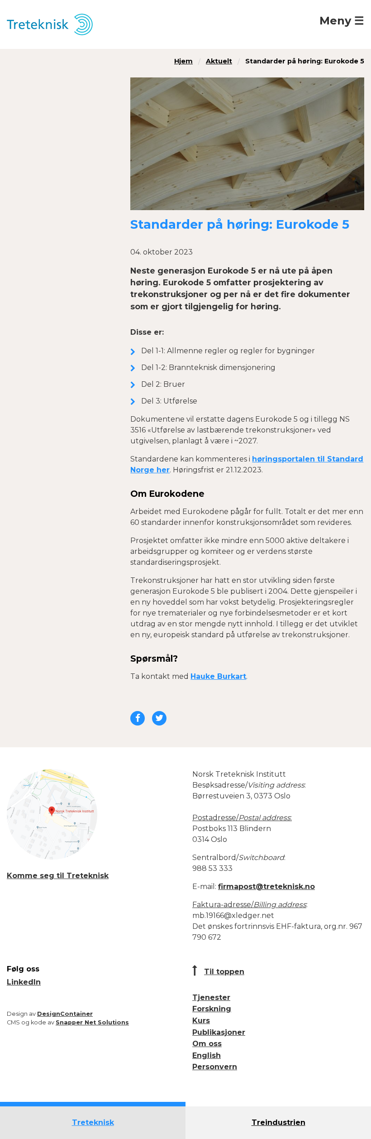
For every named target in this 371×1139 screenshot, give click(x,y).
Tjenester (211, 997)
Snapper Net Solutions (92, 1022)
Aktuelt (219, 61)
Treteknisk (93, 1122)
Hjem (183, 61)
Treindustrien (278, 1122)
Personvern (214, 1066)
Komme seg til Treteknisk (58, 875)
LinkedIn (24, 982)
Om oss (207, 1043)
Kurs (201, 1020)
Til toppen (224, 971)
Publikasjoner (218, 1032)
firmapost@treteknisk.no (266, 886)
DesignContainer (65, 1013)
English (206, 1055)
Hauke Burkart (218, 676)
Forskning (211, 1008)
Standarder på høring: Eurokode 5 (304, 61)
